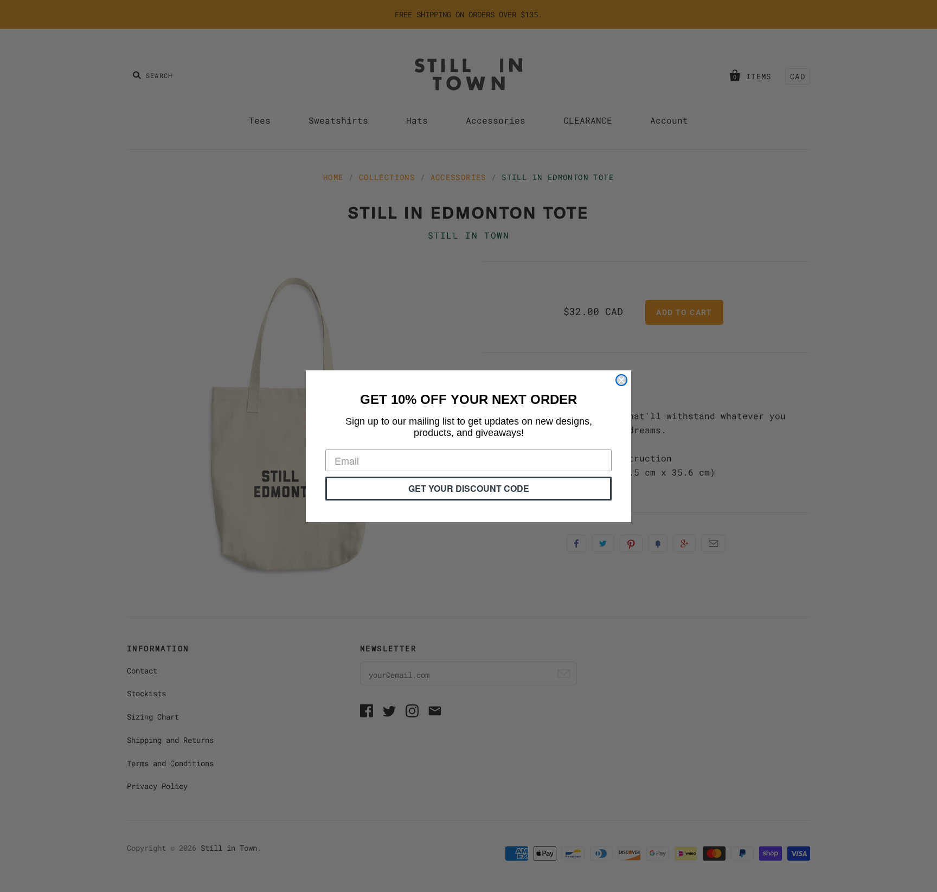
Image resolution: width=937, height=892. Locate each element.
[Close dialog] (621, 380)
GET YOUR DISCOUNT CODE (468, 488)
